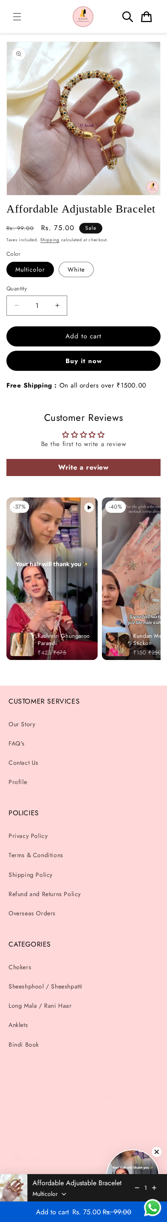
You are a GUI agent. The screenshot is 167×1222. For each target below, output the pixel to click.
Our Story (22, 724)
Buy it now (84, 361)
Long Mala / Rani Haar (40, 1005)
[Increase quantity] (154, 1188)
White (76, 269)
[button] (17, 16)
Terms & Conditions (36, 855)
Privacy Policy (28, 835)
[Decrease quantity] (137, 1188)
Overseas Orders (32, 913)
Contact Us (24, 762)
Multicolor (30, 269)
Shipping (50, 240)
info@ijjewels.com (36, 1144)
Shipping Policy (31, 874)
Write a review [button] (83, 467)
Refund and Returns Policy (45, 894)
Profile (18, 782)
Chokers (20, 967)
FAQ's (17, 743)
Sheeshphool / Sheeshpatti (46, 986)
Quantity (16, 288)
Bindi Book (24, 1044)
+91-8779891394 (34, 1126)
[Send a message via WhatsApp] (153, 1208)
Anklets (18, 1025)
